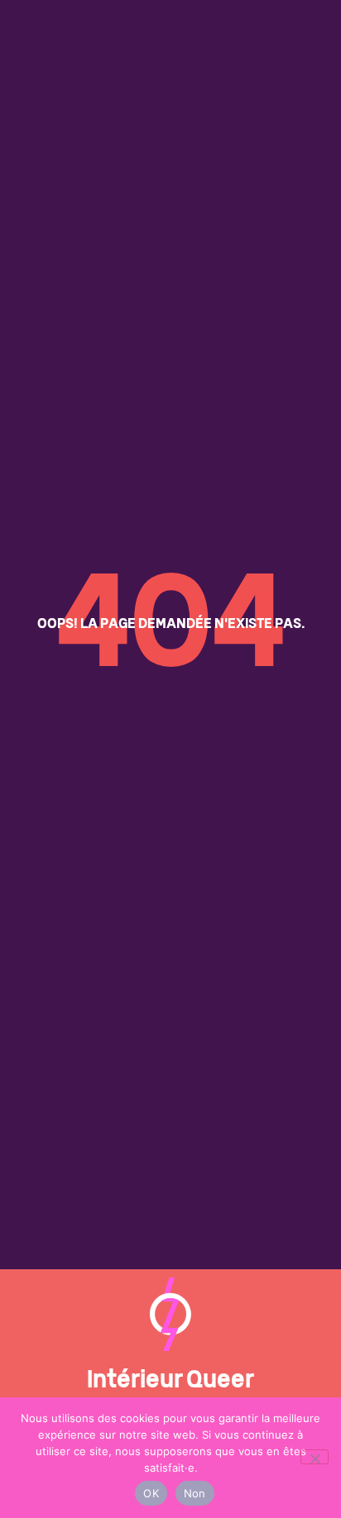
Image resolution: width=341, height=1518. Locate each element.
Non (195, 1493)
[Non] (314, 1456)
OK (151, 1493)
